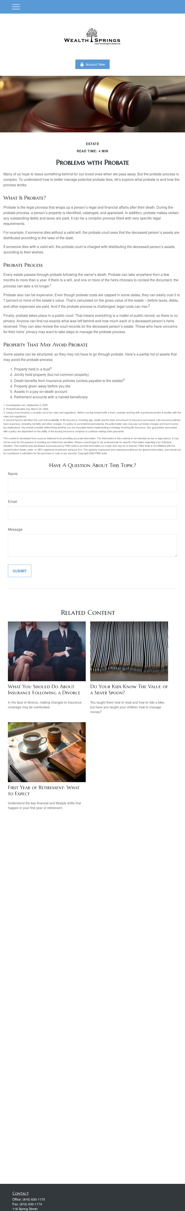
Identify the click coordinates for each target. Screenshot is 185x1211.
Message (15, 529)
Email (12, 501)
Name (13, 473)
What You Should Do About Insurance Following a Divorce (44, 689)
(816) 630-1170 (34, 1199)
